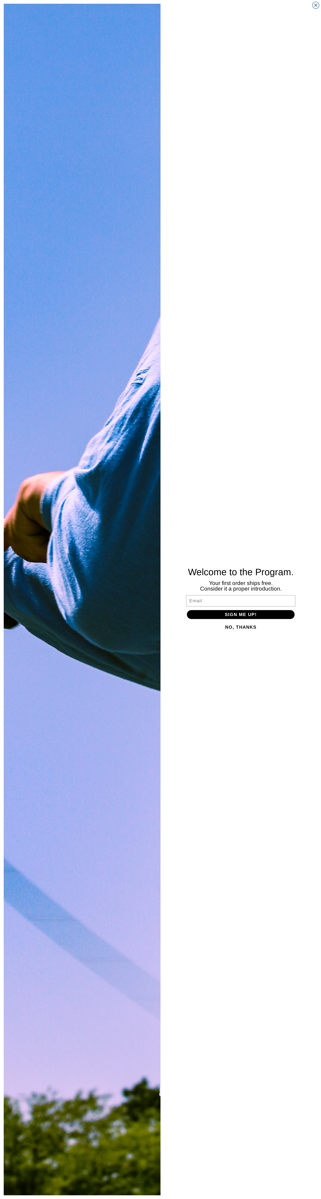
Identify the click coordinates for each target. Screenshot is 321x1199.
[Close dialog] (315, 5)
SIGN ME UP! (241, 614)
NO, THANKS (241, 627)
